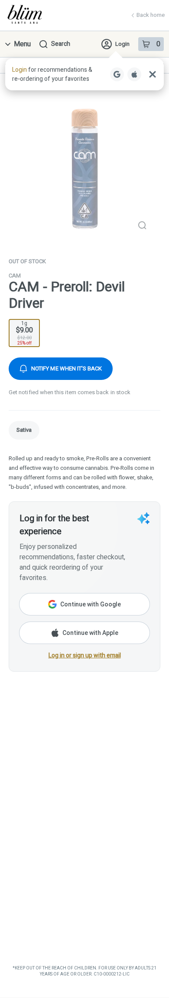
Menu (22, 44)
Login (122, 44)
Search (60, 43)
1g (24, 332)
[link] (24, 430)
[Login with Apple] (134, 74)
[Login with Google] (117, 74)
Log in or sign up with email (85, 655)
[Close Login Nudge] (152, 74)
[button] (84, 74)
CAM (15, 275)
